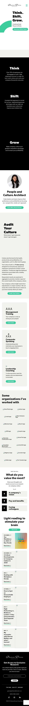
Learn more (11, 322)
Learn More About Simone (14, 207)
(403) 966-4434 (14, 694)
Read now (14, 529)
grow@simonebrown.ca (14, 691)
